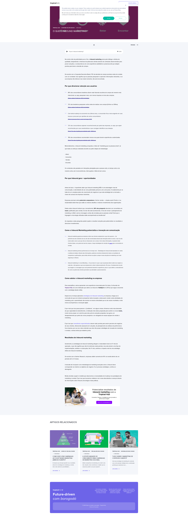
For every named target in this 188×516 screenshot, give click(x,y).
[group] (94, 51)
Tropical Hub (56, 27)
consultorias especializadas (81, 323)
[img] (117, 51)
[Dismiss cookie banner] (125, 5)
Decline (120, 18)
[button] (67, 51)
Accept (108, 18)
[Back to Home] (55, 3)
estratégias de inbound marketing (93, 296)
